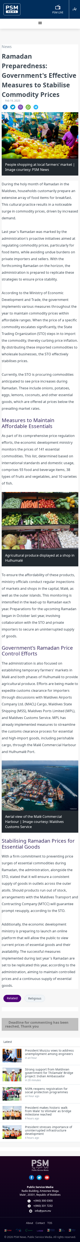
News (7, 46)
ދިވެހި (75, 9)
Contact (40, 1223)
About (29, 1223)
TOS (49, 1223)
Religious (34, 998)
